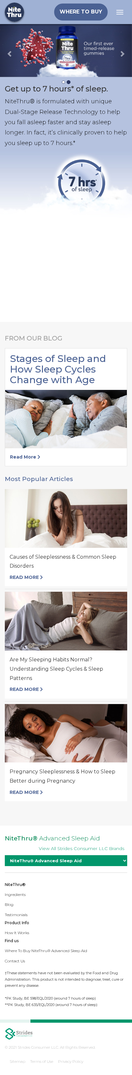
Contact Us (15, 961)
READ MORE (25, 577)
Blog (9, 904)
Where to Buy (81, 12)
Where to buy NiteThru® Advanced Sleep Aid (46, 950)
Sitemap (17, 1061)
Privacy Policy (70, 1061)
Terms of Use (41, 1061)
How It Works (17, 932)
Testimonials (16, 914)
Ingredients (15, 894)
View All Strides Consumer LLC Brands (81, 848)
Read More (23, 457)
